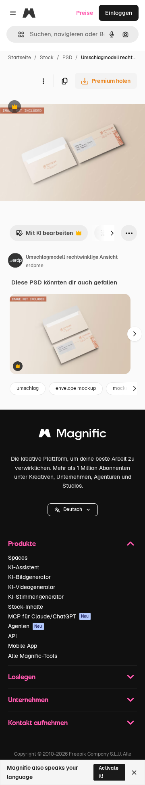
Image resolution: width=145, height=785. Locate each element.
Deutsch (72, 509)
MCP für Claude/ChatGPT (48, 616)
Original (51, 107)
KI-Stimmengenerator (36, 596)
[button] (73, 509)
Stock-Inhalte (25, 606)
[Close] (134, 772)
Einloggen (118, 12)
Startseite (19, 57)
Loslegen (21, 676)
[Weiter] (112, 233)
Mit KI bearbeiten (44, 235)
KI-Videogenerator (31, 587)
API (12, 636)
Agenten (25, 626)
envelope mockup (76, 388)
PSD (67, 57)
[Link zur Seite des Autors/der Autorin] (15, 261)
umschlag (28, 388)
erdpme (35, 265)
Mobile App (22, 645)
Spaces (17, 557)
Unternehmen (28, 699)
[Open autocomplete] (18, 34)
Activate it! (108, 772)
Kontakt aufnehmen (38, 722)
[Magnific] (72, 435)
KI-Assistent (23, 567)
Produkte (22, 543)
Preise (84, 12)
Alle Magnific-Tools (32, 655)
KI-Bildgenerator (29, 577)
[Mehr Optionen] (43, 81)
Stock (47, 57)
